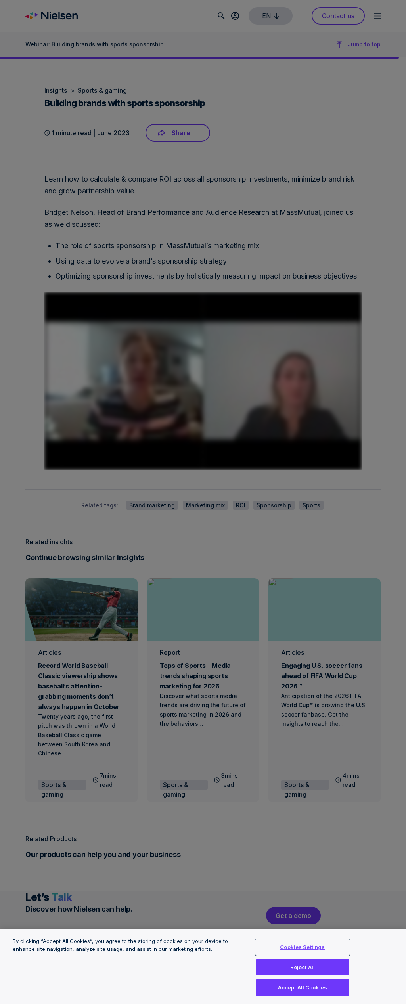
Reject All (302, 967)
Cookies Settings (302, 947)
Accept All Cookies (302, 987)
